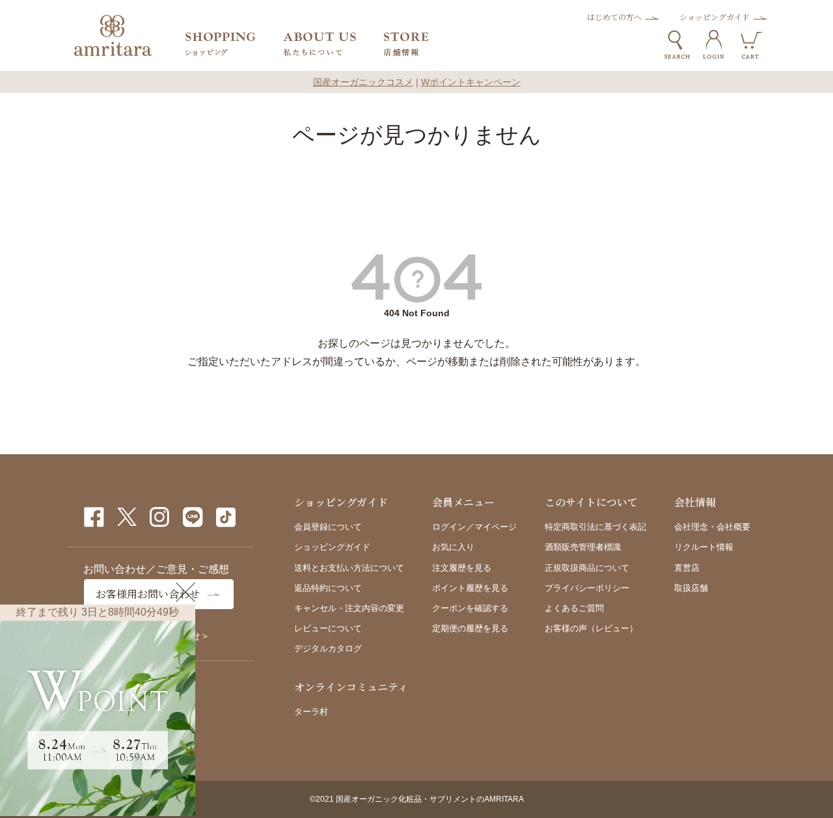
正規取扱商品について (587, 568)
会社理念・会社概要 (712, 527)
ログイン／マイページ (474, 527)
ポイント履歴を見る (470, 588)
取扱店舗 (691, 588)
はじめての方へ (614, 16)
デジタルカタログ (328, 648)
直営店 (687, 568)
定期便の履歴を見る (470, 628)
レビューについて (328, 628)
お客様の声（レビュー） (591, 628)
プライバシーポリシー (587, 588)
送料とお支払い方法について (349, 568)
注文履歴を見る (461, 568)
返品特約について (328, 588)
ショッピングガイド (714, 16)
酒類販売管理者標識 (583, 547)
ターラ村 (311, 711)
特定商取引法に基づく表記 (595, 527)
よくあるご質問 (574, 608)
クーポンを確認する (470, 608)
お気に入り (453, 547)
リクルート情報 (703, 547)
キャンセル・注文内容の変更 (349, 608)
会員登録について (328, 527)
